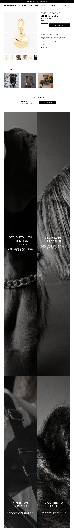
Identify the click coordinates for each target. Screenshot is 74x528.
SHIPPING (43, 44)
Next (34, 33)
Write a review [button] (48, 102)
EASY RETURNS (44, 47)
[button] (22, 5)
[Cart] (69, 5)
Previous (6, 33)
